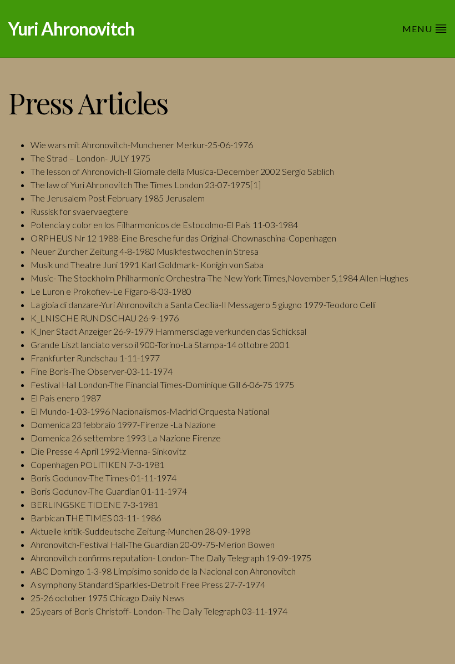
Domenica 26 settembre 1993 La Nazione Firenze (126, 437)
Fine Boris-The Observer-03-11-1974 (102, 371)
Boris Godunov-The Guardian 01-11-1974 (109, 491)
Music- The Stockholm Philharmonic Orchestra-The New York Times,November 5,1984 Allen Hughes (219, 278)
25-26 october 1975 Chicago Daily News (108, 597)
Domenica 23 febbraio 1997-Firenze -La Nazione (123, 424)
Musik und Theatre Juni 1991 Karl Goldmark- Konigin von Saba (147, 264)
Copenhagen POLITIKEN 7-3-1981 (97, 464)
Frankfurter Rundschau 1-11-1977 (95, 358)
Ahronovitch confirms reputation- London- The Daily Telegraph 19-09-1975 (171, 557)
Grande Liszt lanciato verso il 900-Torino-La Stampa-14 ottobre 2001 (160, 344)
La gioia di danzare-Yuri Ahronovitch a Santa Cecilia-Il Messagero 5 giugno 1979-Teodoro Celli (203, 304)
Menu (418, 28)
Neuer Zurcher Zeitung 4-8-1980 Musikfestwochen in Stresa (145, 251)
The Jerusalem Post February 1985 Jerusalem (118, 198)
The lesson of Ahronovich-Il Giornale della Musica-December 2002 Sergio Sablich (182, 171)
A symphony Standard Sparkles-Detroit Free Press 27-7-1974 (148, 584)
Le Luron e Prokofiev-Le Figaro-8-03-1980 (111, 291)
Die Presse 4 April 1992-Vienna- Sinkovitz (108, 451)
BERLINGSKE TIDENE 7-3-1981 (94, 504)
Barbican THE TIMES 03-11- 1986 (96, 517)
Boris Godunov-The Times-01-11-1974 (103, 477)
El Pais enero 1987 (66, 398)
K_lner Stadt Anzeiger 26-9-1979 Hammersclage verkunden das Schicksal (168, 331)
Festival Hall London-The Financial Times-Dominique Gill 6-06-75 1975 (162, 384)
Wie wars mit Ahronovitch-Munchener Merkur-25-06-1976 (142, 144)
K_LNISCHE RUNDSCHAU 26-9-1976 (105, 318)
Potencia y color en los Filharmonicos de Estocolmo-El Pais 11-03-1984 (164, 224)
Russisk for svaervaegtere (79, 211)
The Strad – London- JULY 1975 (90, 158)
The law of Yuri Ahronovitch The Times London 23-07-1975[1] (146, 184)
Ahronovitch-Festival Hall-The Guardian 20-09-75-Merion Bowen (153, 544)
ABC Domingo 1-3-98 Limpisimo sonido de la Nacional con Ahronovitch (163, 571)
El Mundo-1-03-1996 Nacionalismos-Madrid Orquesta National (150, 411)
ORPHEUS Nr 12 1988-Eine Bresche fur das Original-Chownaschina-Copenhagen (183, 238)
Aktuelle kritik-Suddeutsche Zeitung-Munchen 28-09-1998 (140, 531)
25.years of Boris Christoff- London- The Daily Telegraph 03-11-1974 (159, 611)
